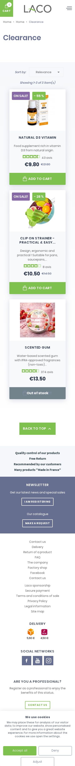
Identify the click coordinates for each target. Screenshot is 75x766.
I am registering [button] (37, 501)
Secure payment (37, 591)
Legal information (38, 606)
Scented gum (37, 347)
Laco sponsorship (37, 585)
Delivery (37, 547)
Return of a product (37, 552)
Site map (37, 611)
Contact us (37, 542)
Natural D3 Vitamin (37, 137)
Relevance (48, 72)
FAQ (37, 557)
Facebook (37, 573)
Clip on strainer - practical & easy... (37, 240)
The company (37, 562)
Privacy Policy (37, 601)
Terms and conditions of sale (37, 596)
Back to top (37, 428)
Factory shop (37, 568)
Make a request (37, 523)
